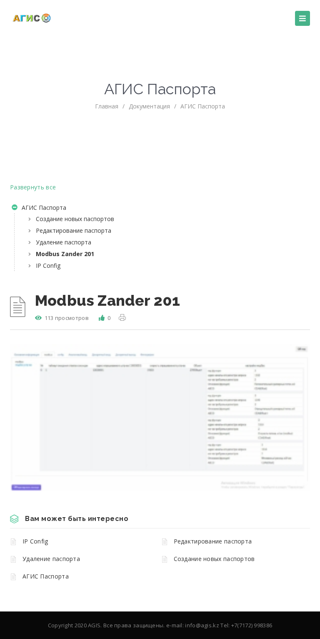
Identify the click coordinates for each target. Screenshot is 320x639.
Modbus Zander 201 (65, 254)
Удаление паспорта (63, 242)
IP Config (48, 265)
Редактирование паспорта (73, 230)
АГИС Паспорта (202, 106)
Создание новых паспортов (75, 219)
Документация (149, 106)
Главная (106, 106)
